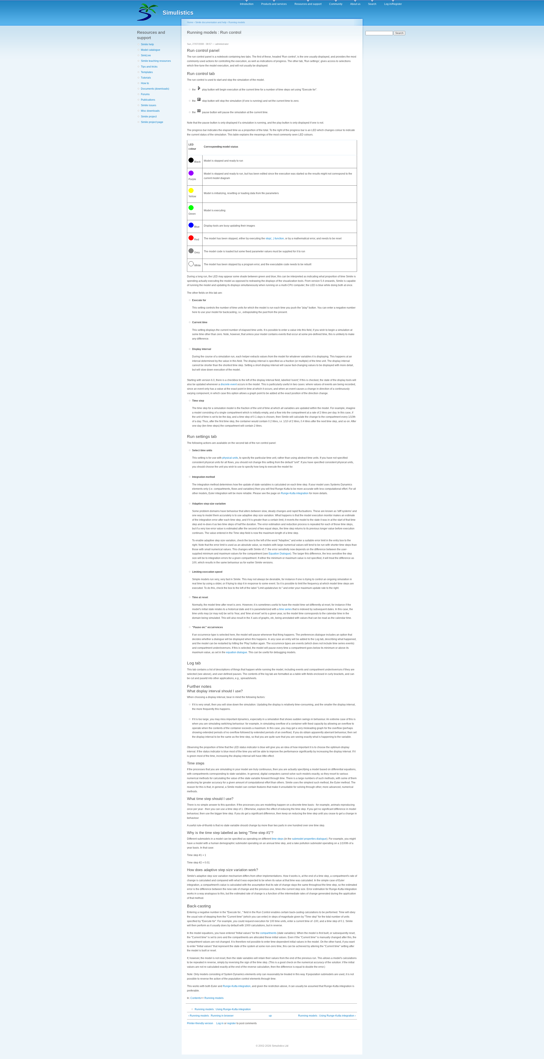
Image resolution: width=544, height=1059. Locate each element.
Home (190, 22)
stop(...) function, (275, 238)
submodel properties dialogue (309, 838)
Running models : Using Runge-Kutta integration (223, 1009)
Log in (220, 1023)
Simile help (147, 44)
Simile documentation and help (210, 22)
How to (145, 83)
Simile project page (152, 122)
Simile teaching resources (156, 60)
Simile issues (148, 105)
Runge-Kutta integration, (237, 986)
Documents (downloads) (155, 88)
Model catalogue (150, 49)
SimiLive (146, 55)
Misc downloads (150, 110)
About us (355, 4)
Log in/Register (393, 4)
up (270, 1015)
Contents (195, 998)
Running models (236, 22)
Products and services (274, 4)
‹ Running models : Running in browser (211, 1015)
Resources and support (308, 4)
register (231, 1023)
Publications (148, 99)
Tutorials (146, 77)
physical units (230, 457)
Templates (147, 72)
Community (335, 4)
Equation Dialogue (279, 553)
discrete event (229, 384)
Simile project (149, 116)
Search (372, 4)
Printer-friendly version (200, 1023)
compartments (268, 933)
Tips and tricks (149, 66)
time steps (277, 838)
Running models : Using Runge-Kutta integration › (327, 1015)
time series (285, 609)
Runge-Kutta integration (295, 493)
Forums (145, 94)
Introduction (247, 4)
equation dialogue (236, 652)
